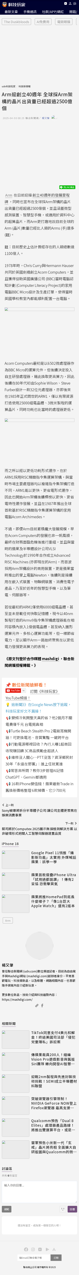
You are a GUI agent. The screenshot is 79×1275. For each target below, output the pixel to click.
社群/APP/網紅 (53, 11)
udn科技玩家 (8, 86)
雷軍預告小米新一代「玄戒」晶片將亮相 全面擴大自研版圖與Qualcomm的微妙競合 (54, 1147)
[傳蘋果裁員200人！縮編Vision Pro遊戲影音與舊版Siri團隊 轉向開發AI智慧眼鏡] (15, 1061)
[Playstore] (46, 1249)
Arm (7, 920)
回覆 (72, 1209)
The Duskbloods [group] (16, 21)
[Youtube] (65, 4)
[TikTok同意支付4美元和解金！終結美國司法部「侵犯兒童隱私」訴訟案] (15, 1039)
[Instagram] (32, 1249)
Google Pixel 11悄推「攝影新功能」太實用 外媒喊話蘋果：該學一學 (53, 857)
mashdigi (50, 658)
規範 (6, 1209)
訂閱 (56, 1257)
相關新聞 (9, 1023)
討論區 (7, 1168)
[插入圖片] (63, 1209)
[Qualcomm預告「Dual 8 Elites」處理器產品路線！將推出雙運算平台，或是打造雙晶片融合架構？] (15, 1127)
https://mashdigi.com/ (17, 999)
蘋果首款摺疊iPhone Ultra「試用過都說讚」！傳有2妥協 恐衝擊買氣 (53, 879)
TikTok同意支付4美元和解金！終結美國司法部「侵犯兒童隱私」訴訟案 (53, 1037)
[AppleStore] (53, 1249)
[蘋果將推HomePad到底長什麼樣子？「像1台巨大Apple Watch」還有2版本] (15, 903)
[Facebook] (25, 1249)
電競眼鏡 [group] (63, 21)
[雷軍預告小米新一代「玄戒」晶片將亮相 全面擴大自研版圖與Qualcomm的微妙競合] (15, 1149)
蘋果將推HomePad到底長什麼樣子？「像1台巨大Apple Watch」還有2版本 (53, 901)
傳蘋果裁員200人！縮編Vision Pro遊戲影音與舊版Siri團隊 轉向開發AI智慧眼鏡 (53, 1059)
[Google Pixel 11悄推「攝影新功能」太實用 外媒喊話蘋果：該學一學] (15, 859)
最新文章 (11, 11)
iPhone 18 (10, 843)
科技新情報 (24, 86)
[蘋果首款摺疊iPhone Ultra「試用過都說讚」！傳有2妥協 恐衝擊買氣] (15, 881)
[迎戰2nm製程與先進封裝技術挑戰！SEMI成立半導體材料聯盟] (15, 1083)
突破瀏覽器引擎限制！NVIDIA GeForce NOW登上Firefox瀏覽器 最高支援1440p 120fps (54, 1103)
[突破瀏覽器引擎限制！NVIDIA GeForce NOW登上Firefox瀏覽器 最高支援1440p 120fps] (15, 1105)
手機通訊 (30, 11)
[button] (70, 4)
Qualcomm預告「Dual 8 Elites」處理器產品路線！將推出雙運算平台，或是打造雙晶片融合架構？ (53, 1125)
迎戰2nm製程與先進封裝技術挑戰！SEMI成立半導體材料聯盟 (54, 1081)
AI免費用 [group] (43, 21)
